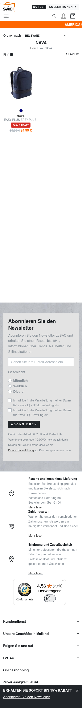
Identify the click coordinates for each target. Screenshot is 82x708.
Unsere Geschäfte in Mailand (26, 633)
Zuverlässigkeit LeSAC (21, 682)
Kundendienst (14, 621)
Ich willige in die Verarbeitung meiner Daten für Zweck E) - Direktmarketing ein (42, 402)
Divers (18, 391)
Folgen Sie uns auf (18, 645)
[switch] (50, 598)
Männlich (20, 380)
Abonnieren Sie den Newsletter (26, 696)
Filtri (6, 54)
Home (34, 48)
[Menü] (63, 581)
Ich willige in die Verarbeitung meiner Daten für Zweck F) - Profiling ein (42, 412)
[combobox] (45, 36)
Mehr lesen (35, 507)
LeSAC (8, 657)
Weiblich (20, 386)
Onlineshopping (16, 670)
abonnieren (24, 424)
